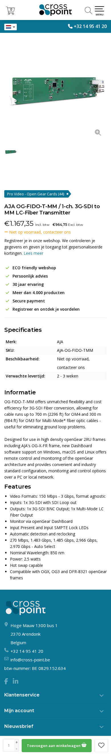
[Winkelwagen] (10, 13)
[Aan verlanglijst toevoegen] (101, 745)
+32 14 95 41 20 (90, 26)
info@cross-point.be (30, 659)
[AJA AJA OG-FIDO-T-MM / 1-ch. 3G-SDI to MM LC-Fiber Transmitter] (55, 90)
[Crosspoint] (55, 10)
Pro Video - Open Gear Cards (35, 193)
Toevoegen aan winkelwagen (54, 745)
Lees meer (33, 253)
